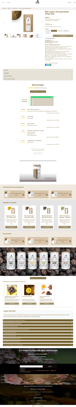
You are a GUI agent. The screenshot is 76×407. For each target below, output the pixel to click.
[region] (23, 24)
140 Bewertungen (48, 24)
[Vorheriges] (3, 22)
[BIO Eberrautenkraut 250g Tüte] (7, 194)
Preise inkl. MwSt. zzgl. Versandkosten (51, 20)
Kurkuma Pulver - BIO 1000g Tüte (11, 216)
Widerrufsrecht (34, 386)
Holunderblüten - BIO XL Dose (16, 240)
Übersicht (6, 70)
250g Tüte (54, 30)
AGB (50, 370)
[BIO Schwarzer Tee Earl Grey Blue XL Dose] (31, 194)
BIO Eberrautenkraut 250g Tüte (16, 193)
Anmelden (50, 366)
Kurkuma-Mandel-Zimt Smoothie (45, 297)
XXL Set (47, 32)
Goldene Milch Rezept (27, 296)
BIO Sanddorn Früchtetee (63, 193)
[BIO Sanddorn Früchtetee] (54, 194)
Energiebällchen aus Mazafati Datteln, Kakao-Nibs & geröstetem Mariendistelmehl (12, 297)
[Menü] (1, 2)
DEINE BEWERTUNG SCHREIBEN (38, 91)
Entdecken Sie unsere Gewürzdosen (38, 278)
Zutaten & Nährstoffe (8, 76)
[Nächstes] (42, 22)
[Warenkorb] (72, 2)
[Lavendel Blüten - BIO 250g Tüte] (54, 241)
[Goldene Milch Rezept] (29, 290)
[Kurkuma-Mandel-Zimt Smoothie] (47, 290)
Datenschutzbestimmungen (30, 370)
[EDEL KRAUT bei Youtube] (38, 403)
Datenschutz (40, 386)
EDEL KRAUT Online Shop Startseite (38, 389)
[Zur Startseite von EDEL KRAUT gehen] (37, 2)
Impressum (26, 386)
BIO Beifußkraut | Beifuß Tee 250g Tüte (47, 216)
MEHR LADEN (38, 153)
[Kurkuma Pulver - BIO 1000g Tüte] (11, 210)
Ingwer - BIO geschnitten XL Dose (40, 240)
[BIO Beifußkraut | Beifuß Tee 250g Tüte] (47, 210)
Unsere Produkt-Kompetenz (9, 78)
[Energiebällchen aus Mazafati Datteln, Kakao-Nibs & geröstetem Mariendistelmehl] (12, 290)
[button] (38, 314)
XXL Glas (48, 30)
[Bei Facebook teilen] (46, 64)
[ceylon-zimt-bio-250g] (23, 22)
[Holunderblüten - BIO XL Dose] (7, 241)
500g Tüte (60, 30)
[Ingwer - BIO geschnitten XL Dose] (31, 241)
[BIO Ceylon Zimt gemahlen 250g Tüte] (29, 210)
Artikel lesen (11, 303)
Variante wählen (70, 195)
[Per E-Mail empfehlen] (50, 64)
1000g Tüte (66, 30)
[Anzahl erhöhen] (51, 36)
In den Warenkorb (63, 35)
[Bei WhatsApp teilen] (48, 64)
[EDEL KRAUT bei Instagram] (36, 403)
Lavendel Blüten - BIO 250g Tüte (63, 240)
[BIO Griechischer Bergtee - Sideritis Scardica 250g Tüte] (65, 210)
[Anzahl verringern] (46, 36)
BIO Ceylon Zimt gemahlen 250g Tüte (29, 216)
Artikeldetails (6, 73)
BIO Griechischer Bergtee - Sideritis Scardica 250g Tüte (65, 216)
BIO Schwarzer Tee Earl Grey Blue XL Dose (40, 193)
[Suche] (7, 2)
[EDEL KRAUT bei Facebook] (39, 403)
